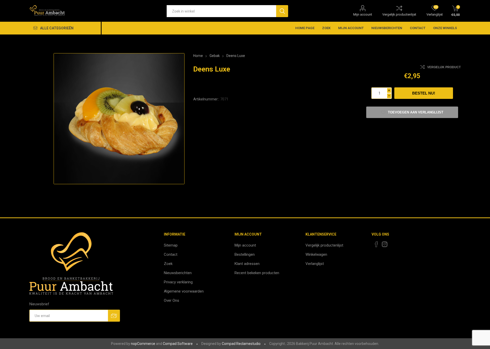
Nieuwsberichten (386, 28)
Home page (304, 28)
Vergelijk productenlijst (399, 14)
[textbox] (221, 11)
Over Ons (171, 300)
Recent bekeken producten (257, 273)
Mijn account (362, 14)
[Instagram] (385, 244)
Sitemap (171, 245)
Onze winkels (445, 28)
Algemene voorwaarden (184, 291)
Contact (417, 28)
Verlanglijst (314, 263)
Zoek (326, 28)
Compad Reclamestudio (241, 344)
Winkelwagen (316, 254)
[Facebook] (376, 244)
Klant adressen (247, 263)
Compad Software (178, 344)
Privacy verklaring (178, 282)
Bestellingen (245, 254)
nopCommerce (143, 344)
